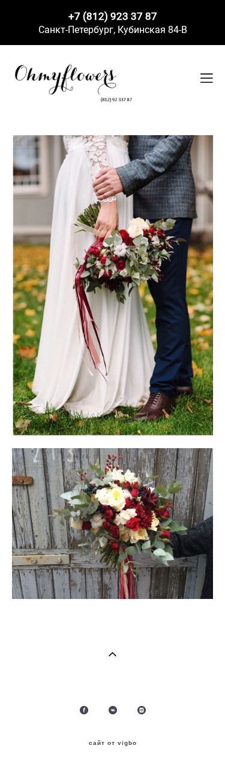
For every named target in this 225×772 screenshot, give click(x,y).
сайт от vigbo (113, 743)
